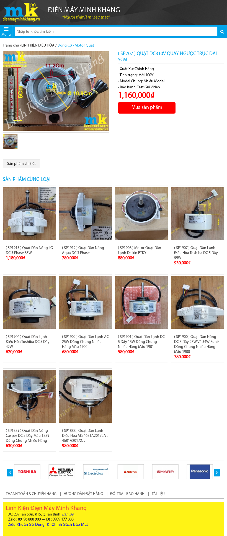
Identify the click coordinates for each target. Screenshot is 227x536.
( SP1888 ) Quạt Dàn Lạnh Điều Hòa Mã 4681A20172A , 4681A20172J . (85, 436)
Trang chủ (11, 45)
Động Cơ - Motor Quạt (76, 45)
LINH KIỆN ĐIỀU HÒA (38, 45)
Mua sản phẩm (146, 107)
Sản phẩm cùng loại (26, 179)
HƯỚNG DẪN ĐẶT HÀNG (83, 494)
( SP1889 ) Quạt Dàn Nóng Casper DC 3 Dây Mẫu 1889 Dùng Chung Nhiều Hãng (27, 436)
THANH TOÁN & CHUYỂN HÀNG (31, 494)
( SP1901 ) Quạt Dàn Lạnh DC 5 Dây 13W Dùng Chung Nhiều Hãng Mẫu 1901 (141, 342)
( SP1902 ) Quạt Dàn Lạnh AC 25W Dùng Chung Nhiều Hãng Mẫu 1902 (85, 342)
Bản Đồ (68, 514)
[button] (10, 472)
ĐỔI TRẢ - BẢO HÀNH (127, 494)
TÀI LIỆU (158, 494)
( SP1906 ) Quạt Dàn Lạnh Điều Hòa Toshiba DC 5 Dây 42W (28, 342)
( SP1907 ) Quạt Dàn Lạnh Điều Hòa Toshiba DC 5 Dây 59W (196, 253)
